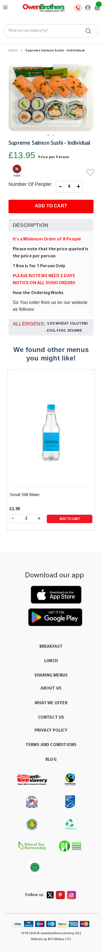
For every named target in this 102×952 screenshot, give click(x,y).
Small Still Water (25, 494)
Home (13, 50)
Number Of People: (30, 184)
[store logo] (43, 8)
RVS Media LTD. (59, 939)
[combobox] (51, 31)
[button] (48, 135)
